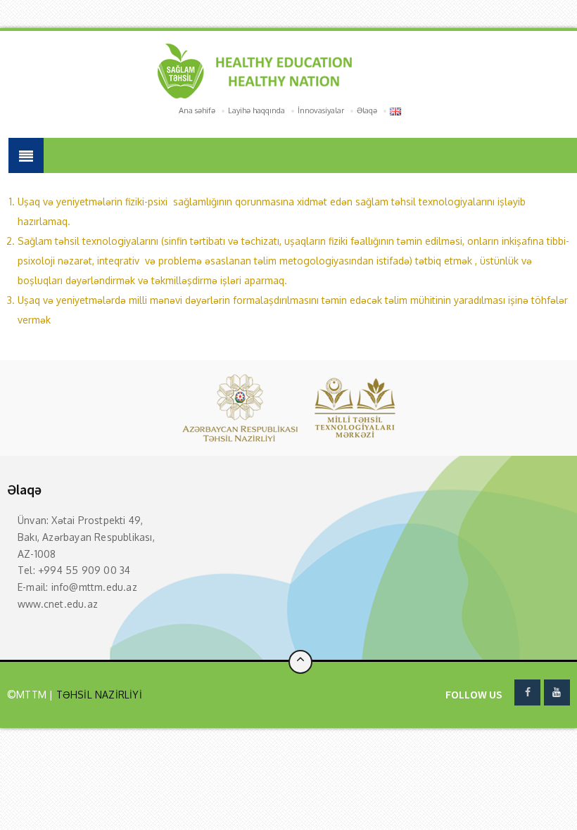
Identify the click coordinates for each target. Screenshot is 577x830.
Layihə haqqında (256, 110)
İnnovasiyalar (321, 110)
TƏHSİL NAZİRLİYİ (97, 695)
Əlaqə (367, 110)
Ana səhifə (197, 110)
